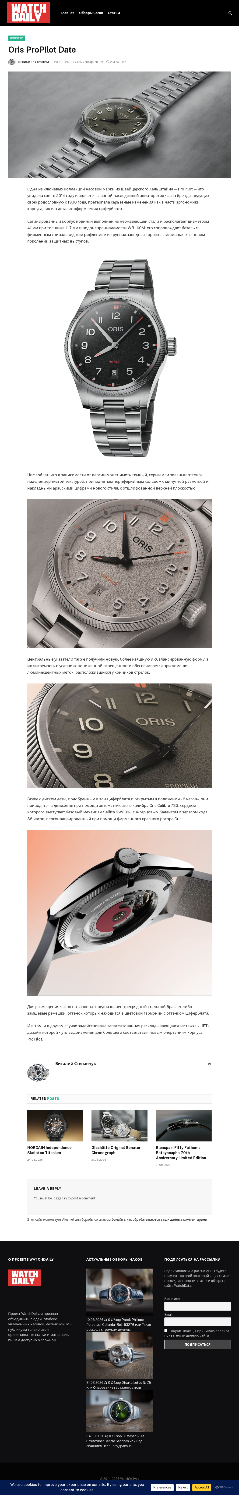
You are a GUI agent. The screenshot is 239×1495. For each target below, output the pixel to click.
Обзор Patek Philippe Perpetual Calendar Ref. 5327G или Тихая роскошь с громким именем (118, 1324)
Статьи (114, 13)
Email (168, 1314)
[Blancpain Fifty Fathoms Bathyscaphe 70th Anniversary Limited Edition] (184, 1126)
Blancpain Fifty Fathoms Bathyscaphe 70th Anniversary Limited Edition (181, 1152)
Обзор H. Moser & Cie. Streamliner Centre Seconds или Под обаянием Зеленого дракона (115, 1441)
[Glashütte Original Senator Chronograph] (119, 1126)
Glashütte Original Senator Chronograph (116, 1150)
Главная (67, 13)
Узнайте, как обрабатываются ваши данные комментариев (159, 1219)
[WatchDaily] (28, 13)
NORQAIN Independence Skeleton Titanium (49, 1150)
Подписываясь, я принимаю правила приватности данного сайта (196, 1333)
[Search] (230, 13)
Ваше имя (172, 1299)
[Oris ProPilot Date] (119, 125)
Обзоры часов (91, 13)
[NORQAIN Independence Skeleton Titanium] (55, 1126)
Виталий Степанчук (35, 62)
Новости (16, 38)
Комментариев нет (90, 62)
